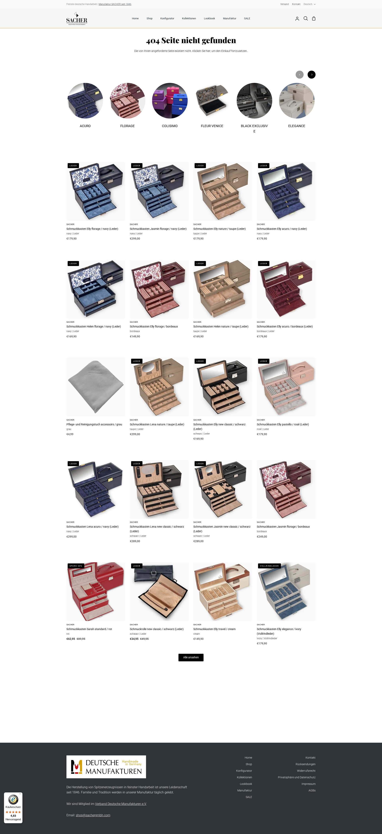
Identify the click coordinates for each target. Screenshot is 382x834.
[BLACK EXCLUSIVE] (254, 111)
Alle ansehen (191, 657)
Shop (249, 764)
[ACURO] (85, 108)
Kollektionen (244, 777)
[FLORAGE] (127, 108)
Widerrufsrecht (306, 771)
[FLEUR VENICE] (212, 108)
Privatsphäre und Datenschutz (297, 777)
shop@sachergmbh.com (93, 815)
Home (248, 757)
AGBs (312, 790)
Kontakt (311, 757)
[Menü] (20, 794)
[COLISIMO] (170, 108)
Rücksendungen (306, 764)
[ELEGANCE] (297, 108)
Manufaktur (244, 790)
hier (208, 51)
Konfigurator (244, 771)
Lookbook (246, 784)
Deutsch (308, 4)
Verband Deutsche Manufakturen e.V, (120, 804)
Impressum (309, 784)
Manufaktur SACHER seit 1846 (115, 4)
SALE (249, 797)
